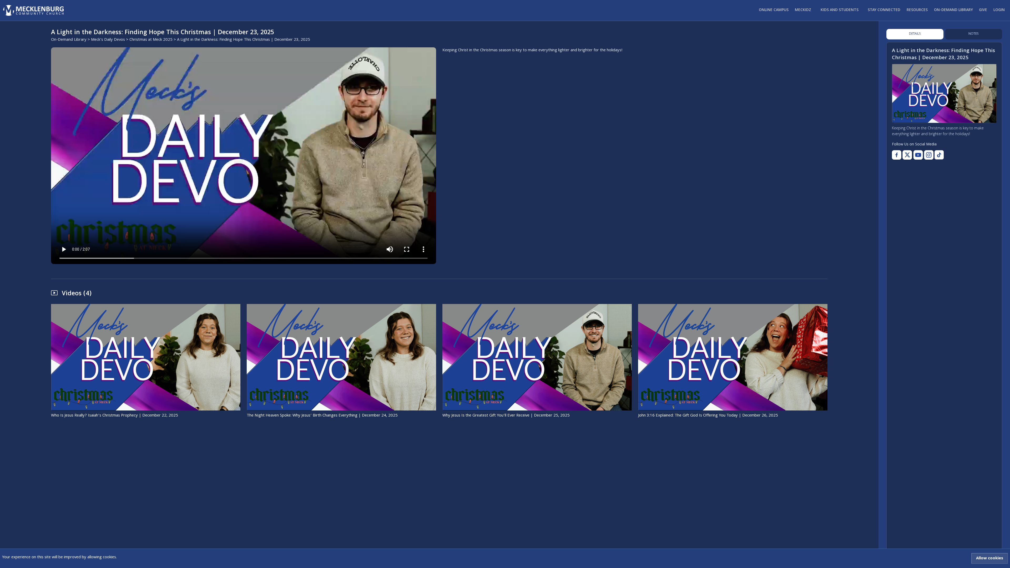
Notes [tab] (973, 34)
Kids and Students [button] (839, 10)
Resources (917, 10)
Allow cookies (989, 558)
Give (983, 10)
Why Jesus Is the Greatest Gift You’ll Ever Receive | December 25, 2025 (506, 416)
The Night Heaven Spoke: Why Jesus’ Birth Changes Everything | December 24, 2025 (322, 416)
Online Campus (774, 10)
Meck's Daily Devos (108, 40)
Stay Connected (884, 10)
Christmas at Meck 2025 (151, 40)
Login (999, 10)
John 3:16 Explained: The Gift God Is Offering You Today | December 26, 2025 (708, 416)
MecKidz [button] (803, 10)
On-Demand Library (953, 10)
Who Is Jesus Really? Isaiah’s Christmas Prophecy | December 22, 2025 (114, 416)
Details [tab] (915, 34)
